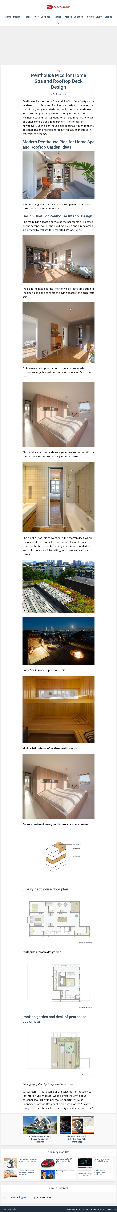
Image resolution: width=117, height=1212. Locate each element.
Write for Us (111, 1209)
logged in (24, 1197)
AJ (54, 94)
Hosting (89, 16)
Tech (27, 16)
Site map (93, 1209)
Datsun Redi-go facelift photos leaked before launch (64, 1161)
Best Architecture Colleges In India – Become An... (100, 1173)
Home (8, 16)
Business (45, 16)
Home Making (101, 1209)
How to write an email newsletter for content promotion (26, 1173)
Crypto (99, 16)
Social (57, 16)
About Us (75, 1209)
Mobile (68, 16)
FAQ (87, 1209)
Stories (108, 16)
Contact (82, 1209)
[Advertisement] (58, 46)
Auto (36, 16)
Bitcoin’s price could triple (65, 1171)
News (69, 1209)
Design (16, 16)
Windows (78, 16)
